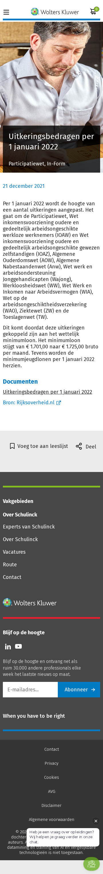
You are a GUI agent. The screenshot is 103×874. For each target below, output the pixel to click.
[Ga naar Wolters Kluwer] (30, 602)
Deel (90, 447)
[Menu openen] (6, 11)
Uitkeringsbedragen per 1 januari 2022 (47, 392)
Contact (12, 577)
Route (10, 564)
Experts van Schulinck (29, 527)
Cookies (51, 777)
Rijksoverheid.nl (35, 402)
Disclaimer (51, 805)
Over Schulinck (20, 539)
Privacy (51, 763)
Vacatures (14, 552)
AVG (51, 791)
